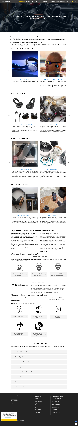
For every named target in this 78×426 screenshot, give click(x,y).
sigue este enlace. (52, 45)
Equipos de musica (39, 406)
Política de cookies (14, 400)
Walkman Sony (53, 215)
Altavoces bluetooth (56, 403)
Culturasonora (15, 36)
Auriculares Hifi (55, 410)
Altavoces (37, 398)
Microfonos (37, 412)
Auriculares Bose (52, 169)
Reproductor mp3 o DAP (25, 215)
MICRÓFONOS (45, 1)
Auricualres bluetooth (56, 398)
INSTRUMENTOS (52, 1)
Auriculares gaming (56, 404)
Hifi (35, 407)
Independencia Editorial (15, 403)
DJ (66, 1)
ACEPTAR (9, 419)
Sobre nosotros (14, 398)
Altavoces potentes (56, 407)
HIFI (32, 1)
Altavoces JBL (55, 406)
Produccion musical (39, 413)
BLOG (70, 1)
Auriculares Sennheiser (25, 169)
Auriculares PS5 (25, 79)
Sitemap (65, 423)
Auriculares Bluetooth (25, 124)
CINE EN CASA (38, 1)
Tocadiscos (54, 409)
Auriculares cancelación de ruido (59, 399)
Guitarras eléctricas (56, 412)
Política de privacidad (15, 401)
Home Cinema (38, 409)
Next (69, 71)
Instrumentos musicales (40, 410)
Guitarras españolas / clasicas (58, 413)
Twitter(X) (17, 420)
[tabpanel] (25, 68)
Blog (36, 403)
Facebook (22, 420)
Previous (9, 71)
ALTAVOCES (28, 1)
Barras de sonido (38, 401)
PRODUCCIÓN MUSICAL (60, 1)
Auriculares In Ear (52, 124)
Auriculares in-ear (55, 401)
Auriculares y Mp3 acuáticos (53, 79)
